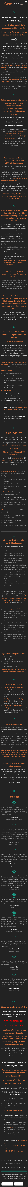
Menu (26, 1)
